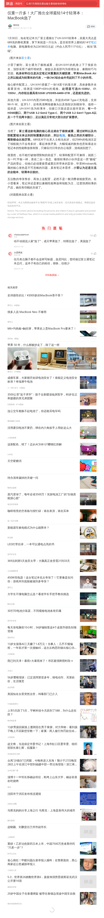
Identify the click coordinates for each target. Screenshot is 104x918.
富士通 (25, 58)
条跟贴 (51, 275)
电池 (62, 135)
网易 (9, 3)
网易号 (18, 3)
